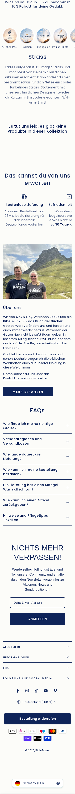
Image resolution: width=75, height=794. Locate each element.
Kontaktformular (16, 378)
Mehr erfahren (28, 392)
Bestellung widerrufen (37, 718)
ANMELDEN (37, 619)
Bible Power (42, 750)
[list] (37, 212)
